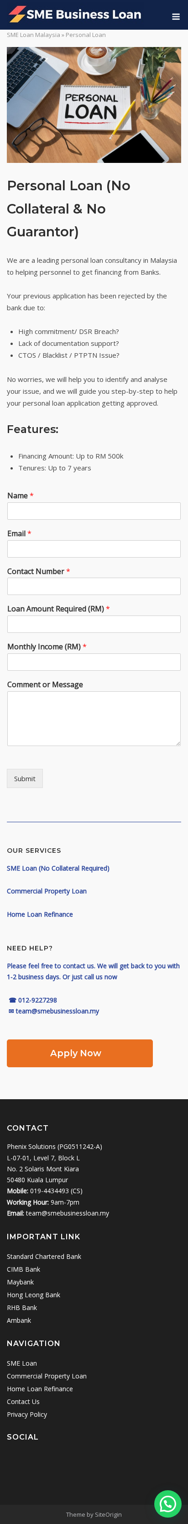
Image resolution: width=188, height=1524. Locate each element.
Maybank (20, 1282)
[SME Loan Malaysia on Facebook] (37, 1461)
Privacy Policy (27, 1414)
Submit (25, 778)
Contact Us (23, 1401)
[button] (168, 1504)
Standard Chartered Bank (44, 1256)
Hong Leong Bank (33, 1294)
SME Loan (22, 1363)
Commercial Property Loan (47, 1376)
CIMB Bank (23, 1269)
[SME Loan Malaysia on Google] (16, 1461)
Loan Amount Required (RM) (58, 609)
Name (20, 496)
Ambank (19, 1320)
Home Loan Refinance (40, 1388)
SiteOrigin (108, 1514)
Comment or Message (45, 684)
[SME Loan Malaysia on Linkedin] (59, 1461)
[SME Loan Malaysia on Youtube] (81, 1461)
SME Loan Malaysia (33, 35)
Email (19, 533)
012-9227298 (37, 1000)
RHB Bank (22, 1307)
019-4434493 (49, 1190)
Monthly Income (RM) (47, 647)
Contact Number (38, 571)
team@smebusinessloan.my (67, 1213)
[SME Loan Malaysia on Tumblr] (103, 1461)
